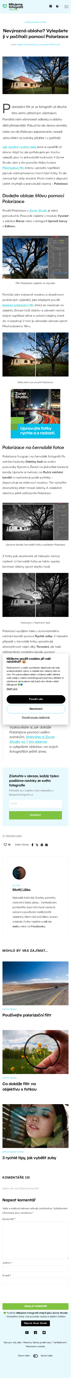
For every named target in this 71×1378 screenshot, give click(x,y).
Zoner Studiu (38, 210)
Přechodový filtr (13, 168)
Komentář (9, 1219)
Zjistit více (12, 689)
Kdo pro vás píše (12, 1343)
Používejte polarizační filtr (26, 1015)
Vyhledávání (59, 1343)
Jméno (7, 1263)
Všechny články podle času (37, 1343)
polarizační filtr (49, 45)
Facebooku (38, 927)
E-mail (6, 1276)
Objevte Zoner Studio (35, 1323)
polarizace (31, 45)
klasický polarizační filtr (18, 305)
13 (9, 845)
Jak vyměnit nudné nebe (19, 147)
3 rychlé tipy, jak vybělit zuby (29, 1158)
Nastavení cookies (35, 1347)
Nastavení (36, 709)
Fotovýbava (9, 1009)
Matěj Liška (22, 890)
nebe (20, 45)
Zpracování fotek (35, 22)
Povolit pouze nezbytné (36, 717)
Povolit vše (36, 699)
